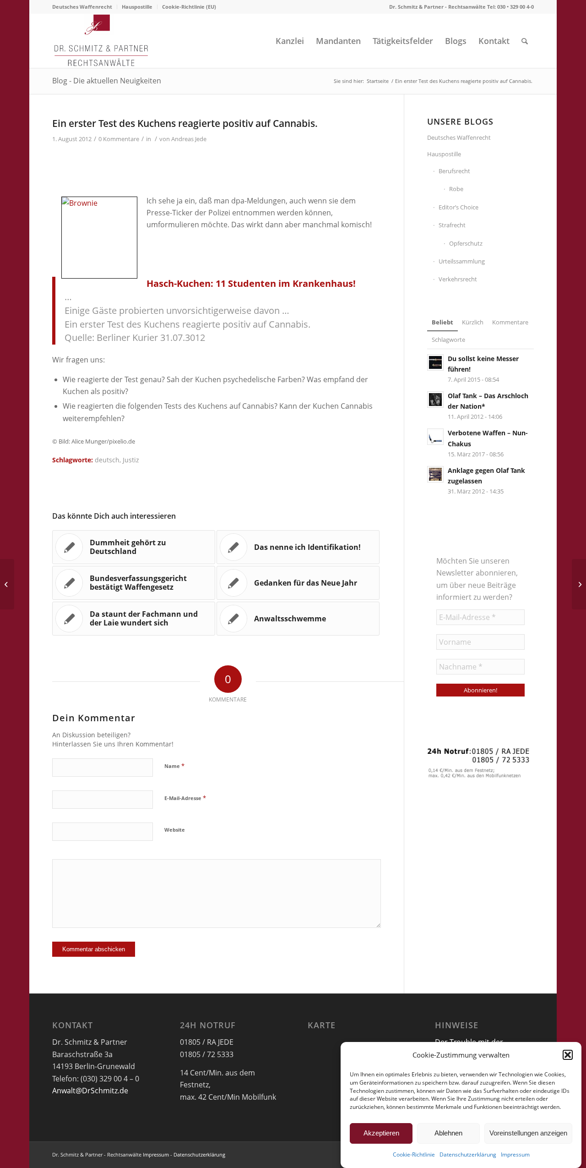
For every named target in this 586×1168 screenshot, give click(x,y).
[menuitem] (84, 7)
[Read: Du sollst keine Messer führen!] (435, 362)
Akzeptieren (381, 1133)
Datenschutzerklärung (468, 1155)
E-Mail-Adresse (185, 798)
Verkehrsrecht (458, 279)
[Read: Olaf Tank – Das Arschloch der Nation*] (435, 399)
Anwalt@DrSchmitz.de (90, 1091)
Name (174, 766)
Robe (456, 189)
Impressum (515, 1155)
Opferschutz (466, 243)
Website (174, 829)
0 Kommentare (118, 139)
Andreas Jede (188, 139)
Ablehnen (448, 1133)
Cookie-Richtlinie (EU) (189, 6)
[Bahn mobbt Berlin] (7, 584)
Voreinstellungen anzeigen (528, 1133)
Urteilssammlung (462, 261)
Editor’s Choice (458, 207)
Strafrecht (452, 225)
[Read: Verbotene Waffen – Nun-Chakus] (435, 436)
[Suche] (524, 41)
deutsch (107, 459)
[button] (567, 1054)
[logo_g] (101, 41)
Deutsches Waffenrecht (82, 6)
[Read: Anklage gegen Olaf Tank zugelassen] (435, 474)
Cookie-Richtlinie (414, 1155)
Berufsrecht (454, 171)
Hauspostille (137, 6)
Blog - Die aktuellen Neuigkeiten (106, 81)
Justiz (131, 459)
